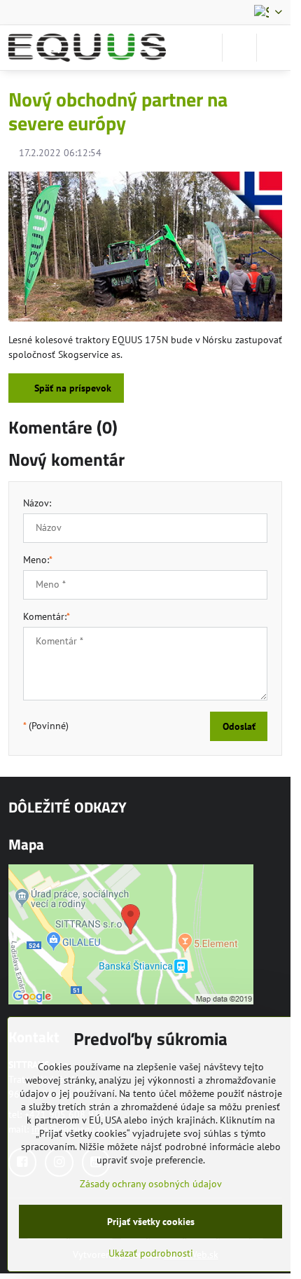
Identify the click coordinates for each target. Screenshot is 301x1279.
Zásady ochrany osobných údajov (151, 1183)
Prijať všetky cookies (151, 1221)
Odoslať (239, 726)
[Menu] (273, 48)
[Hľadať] (239, 48)
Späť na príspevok (71, 388)
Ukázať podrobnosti (150, 1253)
